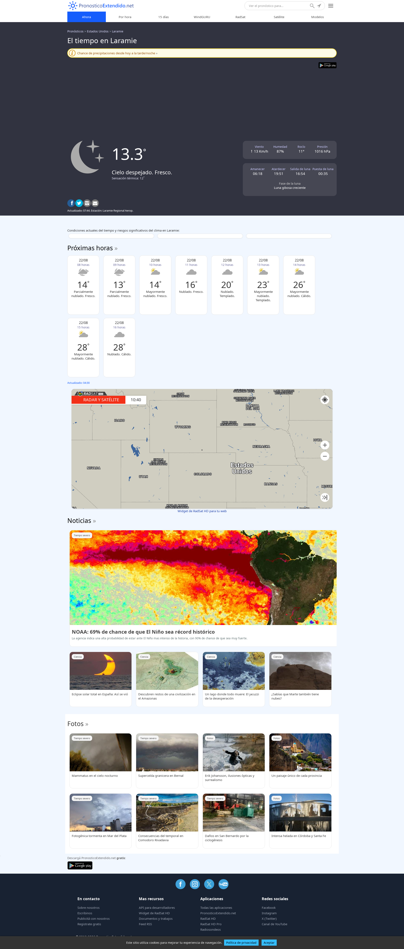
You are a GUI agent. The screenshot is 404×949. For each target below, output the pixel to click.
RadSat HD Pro (211, 924)
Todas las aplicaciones (216, 907)
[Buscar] (312, 6)
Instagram (269, 913)
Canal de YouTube (274, 924)
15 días (163, 17)
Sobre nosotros (88, 907)
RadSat (240, 17)
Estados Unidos (98, 31)
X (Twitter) (269, 918)
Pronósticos (75, 31)
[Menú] (331, 6)
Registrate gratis (89, 924)
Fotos (75, 723)
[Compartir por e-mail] (95, 203)
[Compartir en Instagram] (87, 203)
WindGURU (202, 17)
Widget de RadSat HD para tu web (202, 511)
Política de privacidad (241, 943)
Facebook (269, 907)
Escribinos (84, 913)
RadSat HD (208, 918)
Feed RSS (145, 924)
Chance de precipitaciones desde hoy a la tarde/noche (117, 53)
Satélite (279, 17)
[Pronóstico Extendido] (101, 6)
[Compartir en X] (79, 203)
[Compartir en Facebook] (71, 203)
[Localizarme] (319, 6)
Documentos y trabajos (156, 918)
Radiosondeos (210, 929)
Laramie (117, 31)
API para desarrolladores (157, 907)
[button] (324, 445)
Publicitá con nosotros (93, 918)
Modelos (317, 17)
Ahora (86, 17)
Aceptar (269, 943)
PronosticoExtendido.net (218, 913)
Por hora (125, 17)
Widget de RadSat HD (154, 913)
